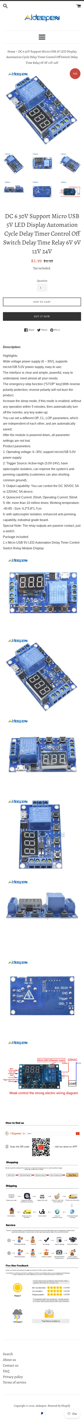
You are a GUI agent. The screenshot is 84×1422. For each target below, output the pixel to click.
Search (8, 1354)
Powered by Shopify (59, 1406)
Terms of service (14, 1382)
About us (9, 1359)
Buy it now (42, 316)
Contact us (10, 1365)
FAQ (6, 1371)
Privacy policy (13, 1376)
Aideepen (41, 1406)
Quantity (42, 281)
